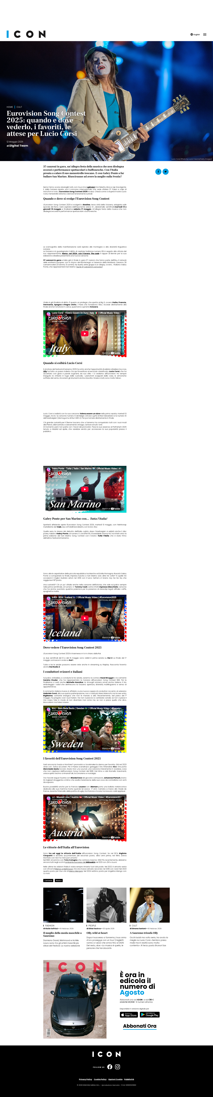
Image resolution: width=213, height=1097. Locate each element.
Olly (45, 371)
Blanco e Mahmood (64, 869)
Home (10, 107)
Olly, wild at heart (97, 933)
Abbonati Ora (140, 1026)
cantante (48, 880)
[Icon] (26, 37)
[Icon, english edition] (195, 34)
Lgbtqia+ (91, 187)
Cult (19, 107)
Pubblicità (129, 1079)
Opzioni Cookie (115, 1079)
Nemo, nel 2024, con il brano (80, 253)
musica (59, 880)
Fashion (49, 925)
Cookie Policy (100, 1079)
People (92, 925)
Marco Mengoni (76, 871)
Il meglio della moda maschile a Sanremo (62, 934)
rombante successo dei (80, 862)
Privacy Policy (85, 1079)
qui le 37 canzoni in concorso (89, 267)
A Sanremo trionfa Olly (144, 933)
